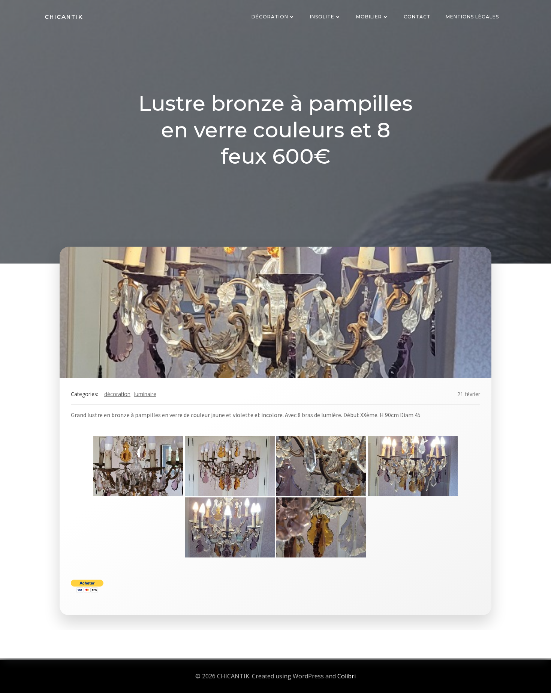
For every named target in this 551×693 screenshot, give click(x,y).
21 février (468, 394)
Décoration (270, 17)
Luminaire (145, 394)
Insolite (322, 17)
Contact (417, 17)
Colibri (346, 676)
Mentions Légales (472, 17)
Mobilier (369, 17)
